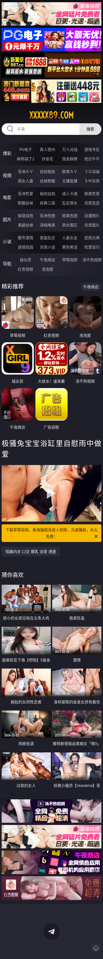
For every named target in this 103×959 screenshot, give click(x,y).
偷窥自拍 (25, 215)
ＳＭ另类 (92, 180)
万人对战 (69, 149)
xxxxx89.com (51, 115)
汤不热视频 (92, 259)
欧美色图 (69, 215)
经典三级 (47, 202)
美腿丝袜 (25, 225)
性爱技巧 (92, 247)
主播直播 (69, 180)
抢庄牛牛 (92, 158)
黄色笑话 (69, 247)
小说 (7, 242)
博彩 (7, 153)
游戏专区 (92, 149)
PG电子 (25, 149)
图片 (7, 220)
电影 (7, 197)
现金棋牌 (69, 158)
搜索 (90, 129)
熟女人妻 (25, 180)
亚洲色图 (47, 215)
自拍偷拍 (47, 171)
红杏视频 (25, 269)
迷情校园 (25, 247)
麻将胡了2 (25, 158)
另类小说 (47, 247)
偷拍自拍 (47, 193)
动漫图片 (92, 215)
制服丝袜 (25, 202)
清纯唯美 (47, 225)
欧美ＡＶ (69, 171)
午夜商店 (47, 259)
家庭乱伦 (47, 237)
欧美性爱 (92, 193)
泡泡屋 (47, 269)
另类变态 (92, 202)
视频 (7, 175)
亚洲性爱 (25, 193)
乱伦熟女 (69, 202)
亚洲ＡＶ (25, 171)
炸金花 (47, 158)
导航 (7, 264)
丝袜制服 (47, 180)
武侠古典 (92, 237)
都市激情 (25, 237)
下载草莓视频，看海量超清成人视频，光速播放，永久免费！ (51, 533)
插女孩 (25, 259)
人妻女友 (69, 237)
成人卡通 (69, 193)
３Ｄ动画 (92, 171)
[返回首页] (95, 947)
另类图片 (92, 225)
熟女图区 (69, 225)
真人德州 (47, 149)
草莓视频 (69, 259)
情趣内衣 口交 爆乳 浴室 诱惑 (30, 551)
